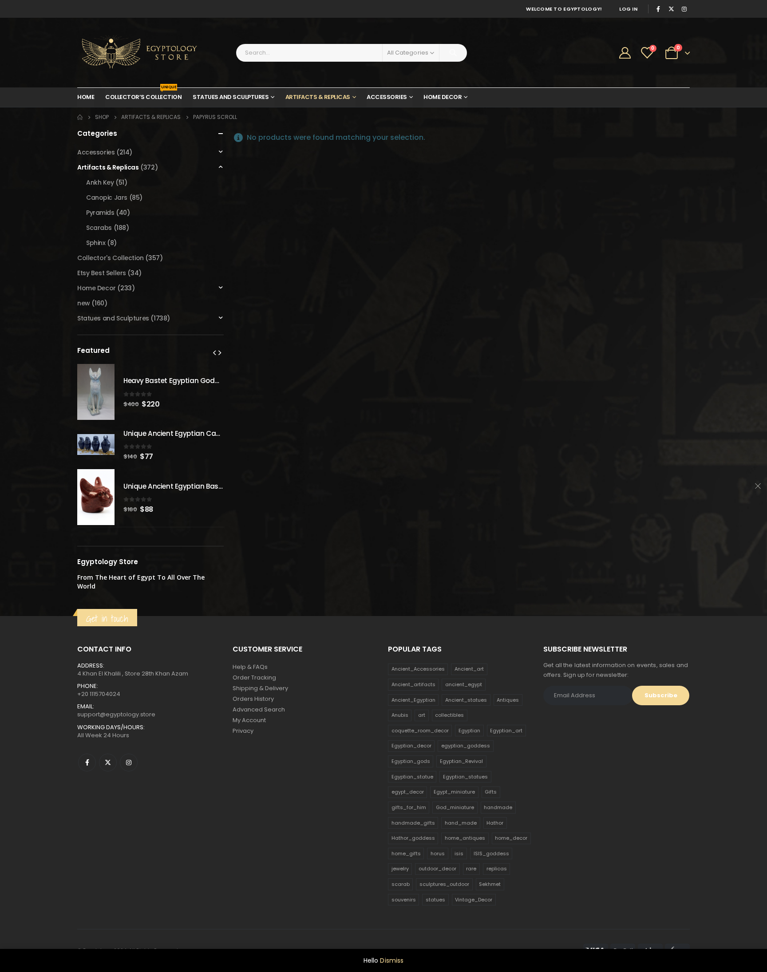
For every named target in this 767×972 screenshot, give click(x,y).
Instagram (129, 762)
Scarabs (99, 227)
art (421, 715)
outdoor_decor (437, 868)
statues (435, 899)
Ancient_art (469, 668)
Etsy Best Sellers (101, 273)
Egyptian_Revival (461, 761)
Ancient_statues (466, 699)
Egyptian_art (506, 730)
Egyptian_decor (411, 745)
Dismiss (391, 960)
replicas (496, 868)
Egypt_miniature (454, 791)
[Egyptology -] (132, 52)
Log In (628, 8)
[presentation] (214, 352)
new (83, 303)
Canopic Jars (106, 197)
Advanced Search (259, 709)
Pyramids (100, 212)
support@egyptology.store (116, 714)
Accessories (387, 97)
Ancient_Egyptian (413, 699)
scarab (400, 884)
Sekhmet (490, 884)
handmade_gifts (413, 822)
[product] (96, 392)
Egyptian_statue (412, 776)
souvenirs (403, 899)
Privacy (243, 731)
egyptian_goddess (465, 745)
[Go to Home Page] (80, 117)
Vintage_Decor (473, 899)
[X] (671, 9)
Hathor (494, 822)
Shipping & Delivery (260, 688)
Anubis (399, 715)
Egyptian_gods (410, 761)
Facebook (87, 762)
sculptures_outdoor (444, 884)
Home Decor (442, 97)
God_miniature (455, 807)
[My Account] (625, 53)
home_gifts (406, 853)
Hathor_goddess (413, 838)
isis (459, 853)
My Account (249, 720)
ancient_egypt (463, 684)
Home (85, 97)
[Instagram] (684, 9)
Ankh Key (100, 182)
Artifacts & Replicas (317, 97)
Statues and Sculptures (231, 97)
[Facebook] (658, 9)
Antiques (508, 699)
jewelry (400, 868)
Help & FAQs (250, 667)
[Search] (453, 53)
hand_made (461, 822)
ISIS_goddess (491, 853)
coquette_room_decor (420, 730)
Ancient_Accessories (418, 668)
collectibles (449, 715)
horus (438, 853)
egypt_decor (407, 791)
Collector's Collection (110, 257)
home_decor (511, 838)
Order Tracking (254, 677)
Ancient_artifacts (413, 684)
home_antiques (465, 838)
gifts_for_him (408, 807)
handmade (498, 807)
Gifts (491, 791)
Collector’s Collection (143, 94)
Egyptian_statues (465, 776)
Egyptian (469, 730)
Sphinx (95, 242)
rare (471, 868)
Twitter (108, 762)
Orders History (253, 699)
